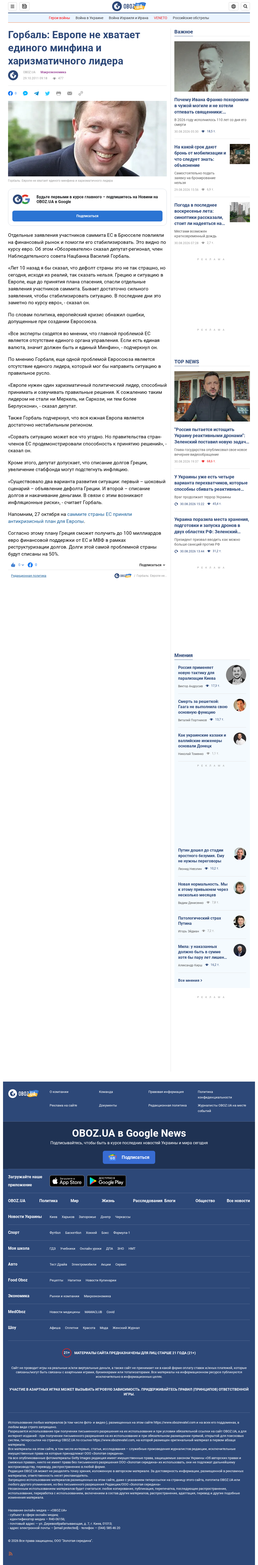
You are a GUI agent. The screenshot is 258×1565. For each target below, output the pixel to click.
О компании (59, 1092)
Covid (110, 1312)
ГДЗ (53, 1248)
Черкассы (123, 1217)
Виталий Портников (192, 720)
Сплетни (71, 1328)
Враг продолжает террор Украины (202, 497)
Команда (106, 1092)
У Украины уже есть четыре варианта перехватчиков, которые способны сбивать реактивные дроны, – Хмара (211, 483)
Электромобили (84, 1264)
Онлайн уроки (91, 1248)
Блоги (169, 1200)
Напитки (74, 1280)
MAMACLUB (93, 1312)
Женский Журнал (126, 1328)
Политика (48, 1200)
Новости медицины (65, 1312)
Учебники (67, 1248)
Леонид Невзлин (190, 869)
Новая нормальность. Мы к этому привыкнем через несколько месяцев (203, 889)
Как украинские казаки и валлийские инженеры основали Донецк (202, 740)
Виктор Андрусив (190, 686)
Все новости (238, 1200)
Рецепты (56, 1280)
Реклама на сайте (63, 1105)
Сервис (120, 1264)
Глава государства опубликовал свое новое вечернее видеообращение (210, 452)
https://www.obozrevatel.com (175, 1422)
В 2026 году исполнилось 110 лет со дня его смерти (210, 122)
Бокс (105, 1233)
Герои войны (59, 18)
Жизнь (108, 1200)
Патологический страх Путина (199, 921)
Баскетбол (73, 1233)
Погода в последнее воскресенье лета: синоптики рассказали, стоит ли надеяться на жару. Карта (198, 214)
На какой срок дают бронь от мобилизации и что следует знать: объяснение (200, 156)
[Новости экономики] (123, 577)
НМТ (132, 1248)
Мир (75, 1200)
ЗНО (120, 1248)
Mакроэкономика (53, 72)
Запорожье (87, 1217)
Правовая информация (166, 1092)
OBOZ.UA (29, 72)
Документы (108, 1105)
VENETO (160, 18)
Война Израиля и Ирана (128, 18)
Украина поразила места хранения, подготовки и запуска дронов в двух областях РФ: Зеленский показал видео (211, 526)
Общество (205, 1200)
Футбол (55, 1233)
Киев (53, 1217)
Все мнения (188, 980)
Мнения (183, 655)
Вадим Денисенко (191, 903)
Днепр (106, 1217)
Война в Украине (89, 18)
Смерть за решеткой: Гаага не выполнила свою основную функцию (203, 707)
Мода (104, 1328)
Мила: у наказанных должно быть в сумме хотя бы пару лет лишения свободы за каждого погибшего (203, 952)
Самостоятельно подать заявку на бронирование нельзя (194, 178)
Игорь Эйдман (188, 931)
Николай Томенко (191, 754)
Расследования (148, 1200)
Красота (89, 1328)
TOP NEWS (186, 362)
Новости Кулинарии (101, 1280)
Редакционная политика (28, 576)
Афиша (55, 1328)
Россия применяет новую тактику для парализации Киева (197, 673)
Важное (183, 32)
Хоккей (91, 1233)
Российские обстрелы (191, 18)
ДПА (109, 1248)
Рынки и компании (64, 1296)
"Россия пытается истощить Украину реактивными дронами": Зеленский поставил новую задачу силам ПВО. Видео (211, 436)
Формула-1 (121, 1233)
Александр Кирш (190, 965)
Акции (106, 1264)
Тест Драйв (58, 1264)
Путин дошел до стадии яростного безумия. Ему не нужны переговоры (201, 855)
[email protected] (66, 1528)
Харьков (68, 1217)
